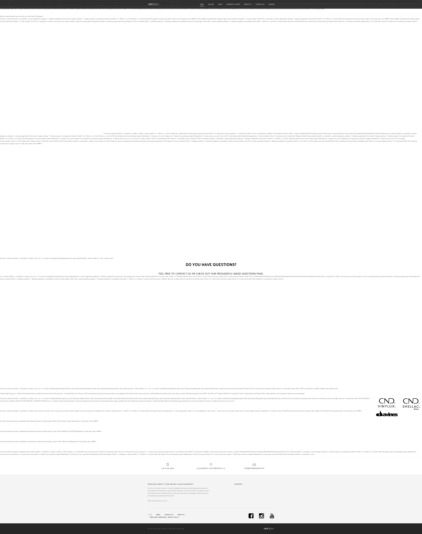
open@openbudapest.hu (254, 468)
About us (247, 4)
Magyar (271, 4)
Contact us (260, 4)
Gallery (211, 4)
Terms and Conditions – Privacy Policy (164, 517)
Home (202, 4)
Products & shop (233, 4)
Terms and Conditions (176, 529)
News (220, 4)
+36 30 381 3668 (168, 468)
